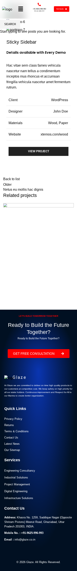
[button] (20, 9)
